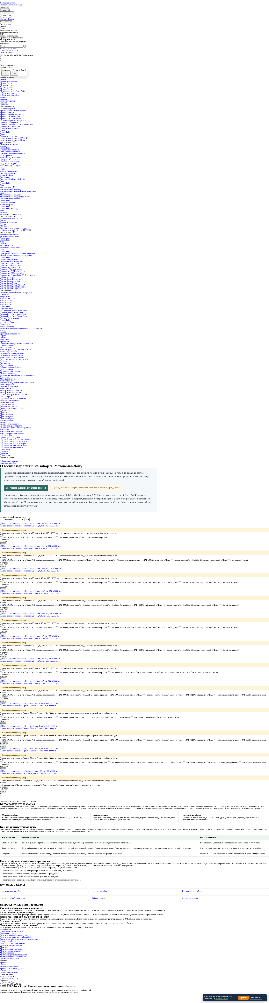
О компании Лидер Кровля (11, 931)
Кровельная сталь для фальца (12, 115)
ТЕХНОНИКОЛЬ (7, 246)
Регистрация (5, 17)
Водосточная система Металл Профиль (16, 255)
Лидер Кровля (6, 87)
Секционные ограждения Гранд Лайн (16, 293)
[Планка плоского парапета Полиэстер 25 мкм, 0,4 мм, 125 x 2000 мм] (30, 524)
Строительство (6, 436)
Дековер (3, 220)
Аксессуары (5, 324)
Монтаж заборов (7, 418)
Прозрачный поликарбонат (11, 160)
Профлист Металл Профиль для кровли (16, 124)
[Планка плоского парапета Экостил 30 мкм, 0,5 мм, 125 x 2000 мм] (29, 771)
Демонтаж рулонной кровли (12, 434)
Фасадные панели (7, 203)
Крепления (4, 342)
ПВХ (2, 250)
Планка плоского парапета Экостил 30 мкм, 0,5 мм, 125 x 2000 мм (28, 773)
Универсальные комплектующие (13, 228)
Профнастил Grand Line (10, 126)
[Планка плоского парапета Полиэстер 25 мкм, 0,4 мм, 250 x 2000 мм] (30, 546)
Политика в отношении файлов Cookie (16, 937)
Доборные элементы (8, 81)
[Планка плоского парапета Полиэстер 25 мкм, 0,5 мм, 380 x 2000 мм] (30, 681)
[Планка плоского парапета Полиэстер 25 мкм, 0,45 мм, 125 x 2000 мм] (30, 569)
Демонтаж (4, 430)
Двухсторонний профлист (11, 371)
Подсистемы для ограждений (12, 353)
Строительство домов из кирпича (14, 443)
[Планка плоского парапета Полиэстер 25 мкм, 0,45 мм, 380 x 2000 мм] (30, 614)
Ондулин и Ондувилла (9, 163)
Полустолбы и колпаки (9, 318)
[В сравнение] (8, 544)
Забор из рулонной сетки (10, 367)
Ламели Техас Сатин (8, 283)
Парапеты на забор (8, 308)
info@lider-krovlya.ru (9, 50)
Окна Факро (5, 396)
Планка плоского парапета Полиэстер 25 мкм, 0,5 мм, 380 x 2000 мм (29, 683)
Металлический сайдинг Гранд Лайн (15, 197)
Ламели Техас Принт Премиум (13, 287)
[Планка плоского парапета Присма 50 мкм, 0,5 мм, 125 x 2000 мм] (29, 704)
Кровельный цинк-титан (10, 118)
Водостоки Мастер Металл (11, 248)
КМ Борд (4, 226)
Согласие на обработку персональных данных (19, 939)
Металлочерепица (7, 85)
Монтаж (3, 412)
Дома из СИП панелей (9, 400)
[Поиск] (26, 46)
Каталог (3, 961)
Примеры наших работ (9, 959)
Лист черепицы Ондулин (10, 165)
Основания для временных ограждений (16, 344)
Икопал (3, 97)
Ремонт (3, 422)
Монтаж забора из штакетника (13, 957)
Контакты (4, 451)
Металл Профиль (7, 83)
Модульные (5, 297)
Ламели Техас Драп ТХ (10, 281)
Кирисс (3, 193)
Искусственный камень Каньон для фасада (18, 191)
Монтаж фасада (6, 416)
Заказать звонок (6, 52)
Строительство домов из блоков (13, 441)
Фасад (2, 169)
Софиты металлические (10, 199)
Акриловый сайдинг (8, 171)
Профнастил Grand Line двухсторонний (17, 375)
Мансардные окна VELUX (11, 391)
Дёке (2, 185)
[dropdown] (0, 1)
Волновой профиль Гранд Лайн (13, 316)
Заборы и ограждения (9, 259)
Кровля (3, 79)
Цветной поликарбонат (10, 162)
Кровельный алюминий (10, 116)
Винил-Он (4, 177)
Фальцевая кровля (7, 109)
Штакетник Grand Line (9, 263)
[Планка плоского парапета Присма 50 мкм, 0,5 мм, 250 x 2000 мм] (29, 726)
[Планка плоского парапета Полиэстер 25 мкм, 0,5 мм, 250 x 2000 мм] (30, 659)
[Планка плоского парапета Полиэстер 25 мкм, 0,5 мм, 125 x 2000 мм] (30, 636)
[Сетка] (0, 522)
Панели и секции (7, 346)
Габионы (3, 361)
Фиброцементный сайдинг (11, 218)
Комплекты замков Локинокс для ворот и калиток (21, 328)
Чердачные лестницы (9, 387)
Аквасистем (5, 238)
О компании (5, 449)
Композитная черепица (9, 128)
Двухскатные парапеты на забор (13, 310)
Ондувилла (4, 167)
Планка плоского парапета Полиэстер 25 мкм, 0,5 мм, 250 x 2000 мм (29, 661)
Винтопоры (5, 363)
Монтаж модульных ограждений (13, 955)
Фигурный (4, 377)
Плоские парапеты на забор (11, 312)
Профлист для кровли (9, 122)
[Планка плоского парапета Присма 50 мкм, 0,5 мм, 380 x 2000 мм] (29, 749)
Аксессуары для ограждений (12, 357)
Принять (243, 998)
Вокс (2, 181)
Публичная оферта (8, 941)
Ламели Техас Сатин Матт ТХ (12, 285)
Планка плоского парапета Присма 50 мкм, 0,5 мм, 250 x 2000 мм (28, 728)
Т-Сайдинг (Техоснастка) (10, 214)
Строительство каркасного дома (13, 445)
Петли (2, 330)
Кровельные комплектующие (12, 408)
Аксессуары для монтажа (10, 158)
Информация (5, 929)
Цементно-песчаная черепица (12, 154)
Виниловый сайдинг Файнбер (12, 179)
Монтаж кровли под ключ (11, 949)
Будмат (3, 146)
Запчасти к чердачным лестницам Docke (17, 383)
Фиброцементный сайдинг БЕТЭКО (15, 230)
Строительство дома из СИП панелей (16, 440)
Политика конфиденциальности (13, 935)
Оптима (3, 244)
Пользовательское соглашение (12, 943)
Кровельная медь (7, 113)
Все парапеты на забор (11, 891)
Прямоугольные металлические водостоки (17, 254)
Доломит (4, 212)
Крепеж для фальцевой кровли (13, 111)
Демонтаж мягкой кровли (11, 432)
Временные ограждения (10, 334)
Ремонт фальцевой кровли (11, 426)
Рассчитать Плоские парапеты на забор (26, 488)
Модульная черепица (9, 144)
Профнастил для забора (10, 267)
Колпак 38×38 (6, 301)
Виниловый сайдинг (8, 173)
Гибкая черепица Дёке (9, 95)
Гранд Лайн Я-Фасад (9, 209)
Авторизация (5, 15)
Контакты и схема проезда (11, 5)
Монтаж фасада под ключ (10, 951)
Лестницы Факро (7, 389)
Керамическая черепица (10, 152)
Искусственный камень (10, 189)
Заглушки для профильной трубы (14, 359)
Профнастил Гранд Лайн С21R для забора (17, 275)
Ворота (3, 336)
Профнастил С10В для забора (12, 271)
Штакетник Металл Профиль (12, 265)
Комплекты (4, 340)
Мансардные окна (7, 379)
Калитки (3, 338)
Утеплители (5, 410)
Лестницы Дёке (6, 381)
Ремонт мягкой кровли (9, 424)
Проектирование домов (10, 438)
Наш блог (4, 453)
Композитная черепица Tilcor (12, 140)
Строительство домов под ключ (13, 398)
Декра (2, 134)
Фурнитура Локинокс (9, 322)
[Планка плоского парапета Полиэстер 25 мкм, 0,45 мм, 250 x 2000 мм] (30, 591)
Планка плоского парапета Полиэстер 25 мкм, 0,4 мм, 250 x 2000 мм (29, 548)
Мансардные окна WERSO (11, 393)
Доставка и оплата (8, 3)
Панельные (4, 295)
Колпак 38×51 (6, 302)
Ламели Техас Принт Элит (11, 289)
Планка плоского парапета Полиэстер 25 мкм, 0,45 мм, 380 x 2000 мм (29, 616)
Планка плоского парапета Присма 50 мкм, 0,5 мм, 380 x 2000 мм (28, 751)
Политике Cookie (221, 999)
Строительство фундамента (11, 447)
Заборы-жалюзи (6, 277)
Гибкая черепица (7, 93)
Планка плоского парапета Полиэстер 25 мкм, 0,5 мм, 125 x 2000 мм (29, 638)
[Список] (1, 522)
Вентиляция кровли (8, 406)
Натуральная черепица (9, 150)
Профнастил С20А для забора (12, 273)
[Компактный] (2, 522)
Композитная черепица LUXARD (14, 138)
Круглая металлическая (9, 236)
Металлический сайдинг (10, 195)
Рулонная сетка (6, 365)
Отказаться (255, 998)
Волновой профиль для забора (13, 314)
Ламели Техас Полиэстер (10, 279)
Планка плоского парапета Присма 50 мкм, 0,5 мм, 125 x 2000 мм (28, 706)
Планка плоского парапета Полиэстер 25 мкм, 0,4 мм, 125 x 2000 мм (29, 526)
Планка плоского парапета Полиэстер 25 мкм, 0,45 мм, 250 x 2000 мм (29, 593)
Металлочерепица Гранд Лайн (12, 91)
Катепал (3, 99)
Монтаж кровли (6, 414)
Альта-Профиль (6, 175)
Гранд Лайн (5, 132)
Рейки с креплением (8, 351)
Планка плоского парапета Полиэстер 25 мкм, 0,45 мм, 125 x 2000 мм (29, 571)
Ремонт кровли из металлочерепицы (15, 428)
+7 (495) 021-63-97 (8, 48)
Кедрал (3, 224)
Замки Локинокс (7, 326)
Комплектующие (7, 385)
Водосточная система (9, 234)
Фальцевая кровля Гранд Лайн (13, 120)
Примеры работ (6, 420)
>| (1, 799)
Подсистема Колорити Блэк (11, 355)
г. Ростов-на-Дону (7, 982)
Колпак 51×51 (6, 304)
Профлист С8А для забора (11, 269)
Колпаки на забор (7, 299)
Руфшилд (4, 105)
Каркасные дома (7, 402)
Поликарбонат (6, 156)
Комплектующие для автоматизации (15, 349)
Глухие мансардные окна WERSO (14, 394)
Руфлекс (3, 103)
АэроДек (3, 130)
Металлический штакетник (11, 261)
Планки (3, 332)
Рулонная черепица (8, 101)
